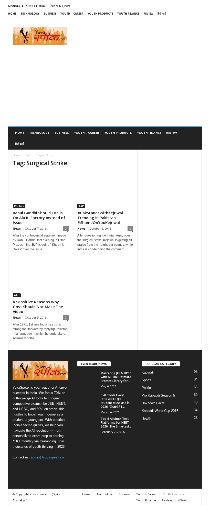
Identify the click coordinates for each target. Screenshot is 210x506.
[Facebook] (166, 21)
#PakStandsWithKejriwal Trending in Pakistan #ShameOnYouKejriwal (100, 217)
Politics (19, 206)
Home (12, 13)
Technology (29, 13)
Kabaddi (148, 372)
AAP (81, 206)
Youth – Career (71, 13)
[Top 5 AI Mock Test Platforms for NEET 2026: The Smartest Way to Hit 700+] (87, 424)
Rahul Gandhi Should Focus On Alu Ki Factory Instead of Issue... (39, 217)
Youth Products (100, 13)
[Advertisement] (137, 35)
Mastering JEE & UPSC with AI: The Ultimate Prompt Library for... (116, 377)
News (17, 228)
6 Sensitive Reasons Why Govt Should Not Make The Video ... (38, 306)
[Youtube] (198, 21)
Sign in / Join (60, 6)
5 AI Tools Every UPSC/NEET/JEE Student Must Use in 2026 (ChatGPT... (115, 401)
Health (146, 418)
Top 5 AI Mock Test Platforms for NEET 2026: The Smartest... (116, 423)
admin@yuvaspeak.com (49, 457)
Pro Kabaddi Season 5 (158, 395)
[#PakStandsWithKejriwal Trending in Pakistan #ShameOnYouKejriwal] (105, 190)
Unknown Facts (153, 403)
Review (148, 13)
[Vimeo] (182, 21)
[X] (174, 21)
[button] (194, 138)
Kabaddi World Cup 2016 (160, 411)
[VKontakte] (190, 21)
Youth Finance (128, 13)
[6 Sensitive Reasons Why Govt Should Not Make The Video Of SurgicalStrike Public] (41, 279)
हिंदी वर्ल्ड (162, 13)
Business (50, 13)
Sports (146, 380)
